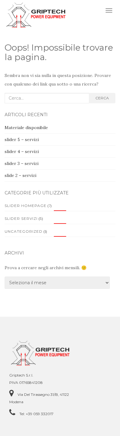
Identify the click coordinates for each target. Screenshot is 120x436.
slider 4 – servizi (22, 151)
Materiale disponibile (26, 127)
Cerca (102, 98)
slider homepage (25, 205)
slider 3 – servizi (21, 163)
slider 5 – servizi (22, 139)
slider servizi (21, 218)
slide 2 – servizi (20, 175)
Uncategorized (23, 231)
